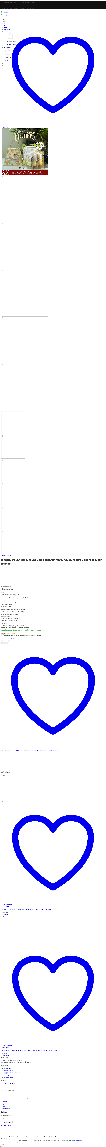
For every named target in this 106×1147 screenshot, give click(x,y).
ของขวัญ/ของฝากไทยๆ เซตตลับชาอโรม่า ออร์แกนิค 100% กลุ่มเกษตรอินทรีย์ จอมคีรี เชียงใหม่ (27, 909)
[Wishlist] (2, 23)
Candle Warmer (8, 1070)
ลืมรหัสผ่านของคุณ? (6, 1126)
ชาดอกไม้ (58, 751)
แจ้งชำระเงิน (6, 1109)
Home (5, 22)
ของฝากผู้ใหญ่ (44, 751)
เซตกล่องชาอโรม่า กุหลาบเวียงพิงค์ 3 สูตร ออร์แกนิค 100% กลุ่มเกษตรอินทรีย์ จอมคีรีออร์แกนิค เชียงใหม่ (30, 1050)
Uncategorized (8, 1078)
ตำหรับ (3, 639)
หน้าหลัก (3, 555)
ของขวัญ (28, 751)
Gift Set (9, 555)
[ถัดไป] (2, 1146)
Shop (5, 1103)
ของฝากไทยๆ (52, 751)
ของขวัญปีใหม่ (36, 751)
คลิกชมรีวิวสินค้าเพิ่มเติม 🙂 (8, 1084)
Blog (4, 1107)
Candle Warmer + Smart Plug (12, 1072)
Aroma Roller (7, 1068)
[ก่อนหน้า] (1, 1146)
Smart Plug (7, 1076)
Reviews (5, 1105)
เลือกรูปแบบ (5, 914)
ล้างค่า (12, 639)
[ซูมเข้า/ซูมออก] (3, 1144)
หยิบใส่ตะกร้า (5, 643)
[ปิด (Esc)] (1, 1144)
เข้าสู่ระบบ (10, 1122)
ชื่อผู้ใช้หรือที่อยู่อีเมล (6, 1116)
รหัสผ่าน (3, 1119)
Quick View (5, 906)
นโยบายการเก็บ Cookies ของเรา (81, 1141)
